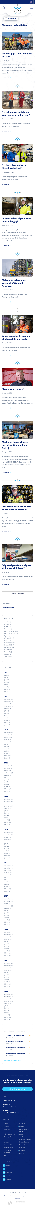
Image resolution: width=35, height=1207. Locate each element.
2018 (6, 929)
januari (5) (7, 691)
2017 (6, 960)
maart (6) (7, 720)
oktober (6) (7, 804)
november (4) (8, 868)
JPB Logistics (9, 638)
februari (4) (7, 822)
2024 (6, 730)
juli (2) (6, 877)
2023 (6, 763)
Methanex (22, 1147)
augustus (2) (7, 908)
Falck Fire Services (11, 633)
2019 (6, 896)
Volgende (20, 593)
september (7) (8, 706)
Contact (6, 1196)
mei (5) (6, 848)
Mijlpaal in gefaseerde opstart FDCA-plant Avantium (14, 283)
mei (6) (6, 749)
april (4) (6, 684)
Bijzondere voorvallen (14, 1031)
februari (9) (7, 689)
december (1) (8, 932)
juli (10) (6, 711)
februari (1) (7, 889)
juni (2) (6, 913)
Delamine (8, 629)
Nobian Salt (9, 647)
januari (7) (7, 858)
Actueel (6, 603)
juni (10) (6, 680)
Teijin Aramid (9, 656)
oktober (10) (8, 737)
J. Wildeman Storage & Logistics (25, 1138)
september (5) (8, 739)
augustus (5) (7, 675)
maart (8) (7, 820)
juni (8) (6, 713)
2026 (6, 672)
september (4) (8, 806)
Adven (6, 1123)
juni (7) (6, 879)
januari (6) (7, 725)
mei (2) (6, 882)
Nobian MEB (9, 645)
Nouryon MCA (9, 649)
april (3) (6, 751)
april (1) (6, 1012)
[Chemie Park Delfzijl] (17, 8)
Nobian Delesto (10, 642)
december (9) (8, 832)
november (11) (8, 701)
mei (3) (6, 1010)
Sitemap (17, 1198)
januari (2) (7, 986)
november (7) (8, 768)
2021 (6, 829)
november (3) (8, 835)
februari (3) (7, 984)
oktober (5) (7, 770)
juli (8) (6, 941)
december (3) (8, 766)
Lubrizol (7, 640)
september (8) (8, 970)
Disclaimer (12, 1196)
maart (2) (7, 1015)
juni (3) (6, 975)
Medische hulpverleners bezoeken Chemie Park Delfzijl (15, 445)
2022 (6, 796)
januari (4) (7, 824)
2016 (6, 991)
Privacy (18, 1196)
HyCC (7, 636)
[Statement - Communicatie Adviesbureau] (9, 1203)
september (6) (8, 939)
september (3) (8, 839)
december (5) (8, 699)
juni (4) (6, 813)
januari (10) (7, 955)
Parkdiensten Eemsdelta (8, 1151)
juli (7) (6, 777)
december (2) (8, 994)
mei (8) (6, 682)
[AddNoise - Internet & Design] (20, 1203)
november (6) (8, 801)
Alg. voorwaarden (26, 1196)
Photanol (8, 652)
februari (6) (7, 953)
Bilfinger (7, 624)
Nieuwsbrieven (8, 607)
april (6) (6, 884)
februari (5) (7, 756)
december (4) (8, 799)
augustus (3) (7, 708)
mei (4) (6, 815)
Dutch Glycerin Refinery (12, 631)
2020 (6, 863)
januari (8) (7, 758)
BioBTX (7, 626)
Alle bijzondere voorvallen (12, 1060)
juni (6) (6, 746)
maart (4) (7, 886)
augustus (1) (7, 742)
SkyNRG (7, 654)
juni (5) (6, 944)
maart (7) (7, 786)
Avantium (8, 622)
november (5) (8, 735)
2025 (6, 696)
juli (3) (6, 677)
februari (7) (7, 722)
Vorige (14, 593)
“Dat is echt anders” (13, 389)
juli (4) (6, 844)
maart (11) (7, 687)
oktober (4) (7, 837)
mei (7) (6, 715)
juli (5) (6, 744)
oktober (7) (7, 704)
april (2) (6, 851)
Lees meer (5, 78)
